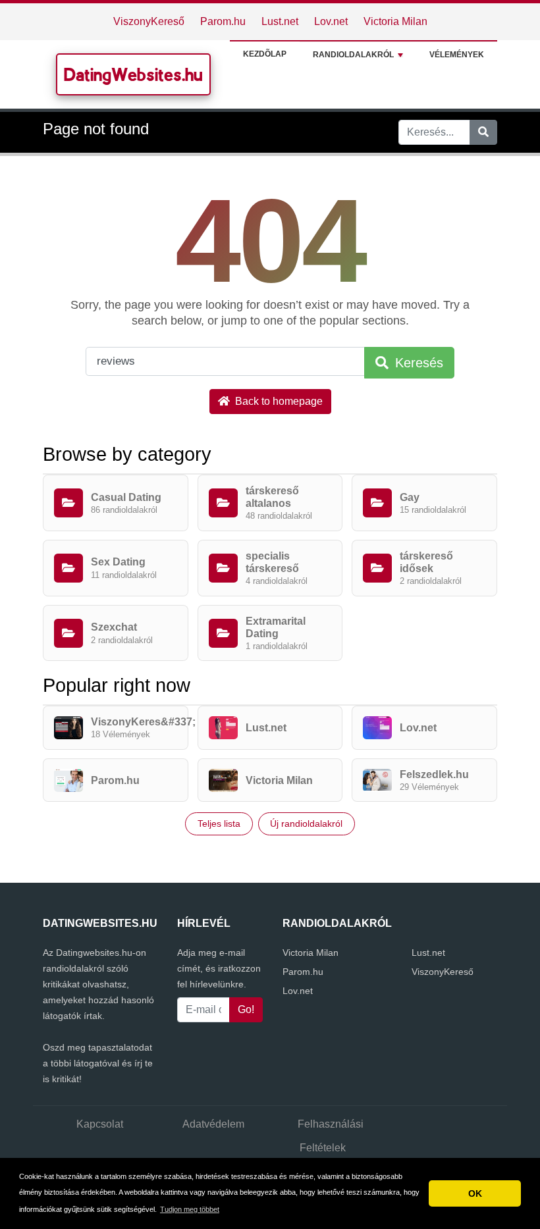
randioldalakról (353, 54)
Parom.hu (223, 21)
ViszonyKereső (148, 21)
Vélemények (456, 54)
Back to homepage (277, 401)
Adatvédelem (213, 1124)
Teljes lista (219, 823)
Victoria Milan (395, 21)
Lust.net (279, 21)
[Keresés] (483, 132)
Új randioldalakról (306, 823)
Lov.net (331, 21)
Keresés (417, 362)
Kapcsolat (99, 1124)
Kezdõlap (264, 54)
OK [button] (475, 1193)
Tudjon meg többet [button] (189, 1209)
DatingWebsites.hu (133, 74)
